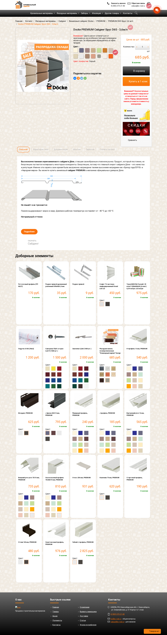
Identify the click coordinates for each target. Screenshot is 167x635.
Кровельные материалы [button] (41, 13)
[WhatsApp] (85, 78)
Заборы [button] (85, 13)
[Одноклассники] (78, 78)
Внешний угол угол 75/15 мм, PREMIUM (28, 479)
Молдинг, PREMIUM (25, 413)
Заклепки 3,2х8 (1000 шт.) (81, 349)
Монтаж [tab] (77, 149)
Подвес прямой (78, 284)
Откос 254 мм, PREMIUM (81, 478)
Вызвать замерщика (88, 612)
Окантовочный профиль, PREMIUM (54, 543)
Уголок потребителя (88, 625)
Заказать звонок (118, 3)
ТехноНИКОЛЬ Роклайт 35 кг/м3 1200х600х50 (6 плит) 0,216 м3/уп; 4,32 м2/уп (136, 286)
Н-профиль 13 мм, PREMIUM (137, 349)
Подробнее (29, 231)
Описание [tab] (23, 149)
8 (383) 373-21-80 (118, 6)
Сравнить (132, 140)
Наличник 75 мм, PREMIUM (109, 478)
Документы (57, 620)
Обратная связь (138, 3)
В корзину (139, 70)
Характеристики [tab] (40, 149)
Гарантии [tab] (90, 149)
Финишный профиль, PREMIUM (80, 414)
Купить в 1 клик (138, 81)
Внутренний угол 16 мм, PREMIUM (135, 414)
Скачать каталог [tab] (107, 149)
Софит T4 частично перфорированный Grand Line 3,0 (109, 286)
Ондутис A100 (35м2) (26, 349)
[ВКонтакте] (74, 78)
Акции (54, 616)
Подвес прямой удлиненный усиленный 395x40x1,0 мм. (56, 285)
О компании (84, 607)
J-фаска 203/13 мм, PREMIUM (52, 414)
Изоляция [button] (96, 13)
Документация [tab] (61, 149)
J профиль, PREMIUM (107, 413)
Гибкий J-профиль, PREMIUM (83, 542)
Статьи (83, 620)
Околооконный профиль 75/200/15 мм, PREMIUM (54, 479)
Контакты (127, 13)
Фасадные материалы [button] (67, 13)
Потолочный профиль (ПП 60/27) (28, 285)
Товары (55, 612)
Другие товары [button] (112, 13)
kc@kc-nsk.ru (116, 619)
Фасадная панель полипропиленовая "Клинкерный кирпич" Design (110, 351)
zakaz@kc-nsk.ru (138, 6)
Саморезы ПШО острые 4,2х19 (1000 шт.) (54, 350)
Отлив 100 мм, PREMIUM (27, 542)
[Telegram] (81, 78)
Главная (55, 607)
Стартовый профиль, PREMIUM (134, 479)
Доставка (84, 616)
